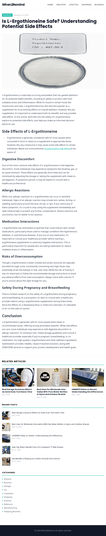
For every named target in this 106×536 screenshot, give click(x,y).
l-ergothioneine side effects (57, 148)
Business (99, 4)
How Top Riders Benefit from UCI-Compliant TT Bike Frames (37, 447)
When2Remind (13, 5)
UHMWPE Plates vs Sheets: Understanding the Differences (87, 390)
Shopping (87, 4)
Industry (61, 4)
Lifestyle (73, 4)
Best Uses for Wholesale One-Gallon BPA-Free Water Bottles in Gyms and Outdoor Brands (52, 392)
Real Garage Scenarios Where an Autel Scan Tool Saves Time (17, 390)
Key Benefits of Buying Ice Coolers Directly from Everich (36, 458)
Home (50, 4)
